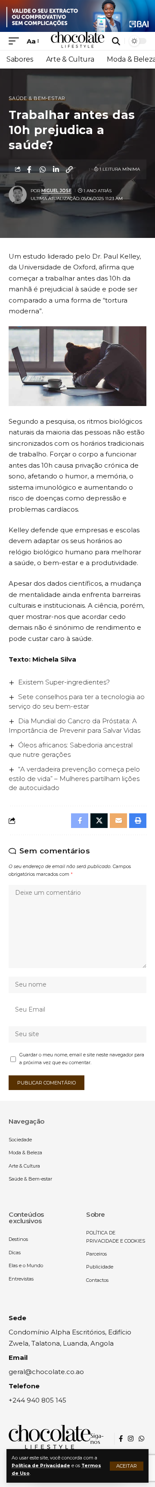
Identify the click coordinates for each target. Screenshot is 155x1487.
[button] (126, 1466)
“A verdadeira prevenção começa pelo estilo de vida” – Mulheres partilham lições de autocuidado (74, 778)
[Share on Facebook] (29, 169)
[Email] (118, 820)
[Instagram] (131, 1438)
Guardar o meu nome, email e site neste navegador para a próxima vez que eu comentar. (81, 1058)
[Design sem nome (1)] (77, 15)
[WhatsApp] (141, 1438)
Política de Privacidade (41, 1465)
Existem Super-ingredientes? (64, 682)
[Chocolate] (77, 41)
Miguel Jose (56, 191)
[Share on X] (99, 820)
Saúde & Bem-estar (37, 98)
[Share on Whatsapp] (43, 169)
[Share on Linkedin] (56, 169)
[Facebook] (121, 1438)
